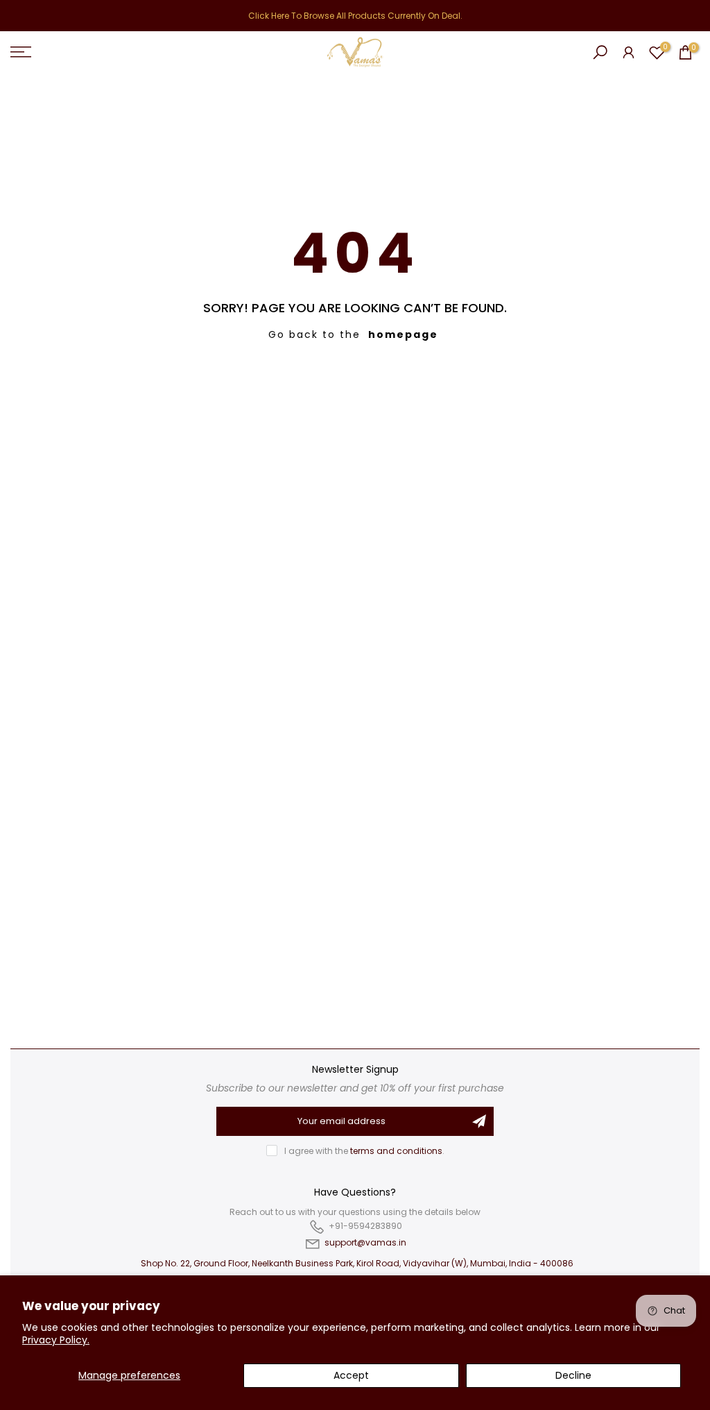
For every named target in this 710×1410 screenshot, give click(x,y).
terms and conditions (396, 1151)
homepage (403, 334)
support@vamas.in (365, 1242)
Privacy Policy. (55, 1340)
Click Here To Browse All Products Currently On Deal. (355, 16)
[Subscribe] (479, 1121)
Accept (351, 1375)
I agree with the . (364, 1151)
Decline (573, 1375)
